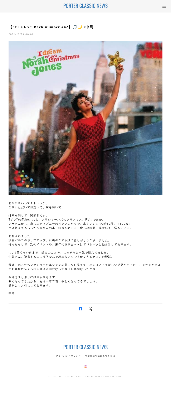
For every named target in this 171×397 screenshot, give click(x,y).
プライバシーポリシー (68, 356)
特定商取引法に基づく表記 (100, 356)
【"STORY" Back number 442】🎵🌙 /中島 (51, 27)
